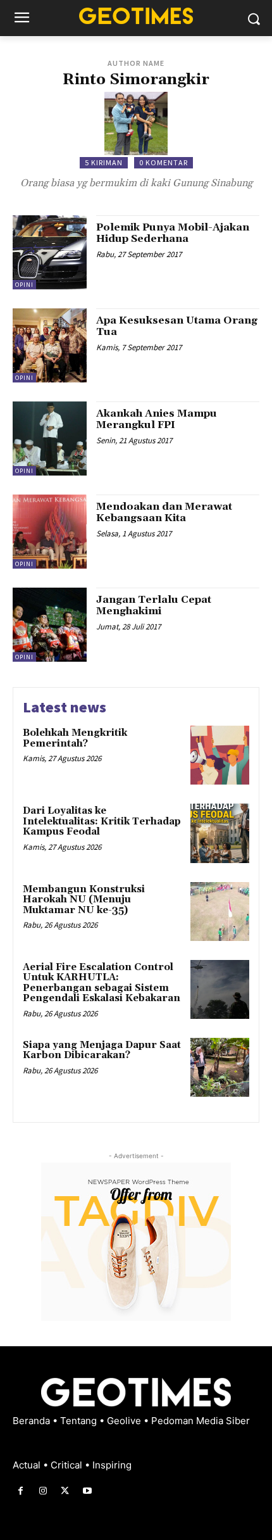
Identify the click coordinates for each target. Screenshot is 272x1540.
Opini (24, 285)
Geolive (125, 1421)
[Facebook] (20, 1491)
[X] (65, 1491)
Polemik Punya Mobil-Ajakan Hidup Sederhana (172, 233)
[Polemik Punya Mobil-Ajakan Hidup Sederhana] (50, 252)
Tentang (79, 1421)
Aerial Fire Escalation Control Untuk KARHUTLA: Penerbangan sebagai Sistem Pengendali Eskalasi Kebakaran (101, 983)
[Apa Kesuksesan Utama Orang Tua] (50, 345)
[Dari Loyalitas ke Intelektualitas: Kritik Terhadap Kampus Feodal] (219, 833)
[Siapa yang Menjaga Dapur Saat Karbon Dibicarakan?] (219, 1067)
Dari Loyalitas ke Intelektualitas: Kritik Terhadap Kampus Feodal (102, 821)
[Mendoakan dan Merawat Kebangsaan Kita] (50, 532)
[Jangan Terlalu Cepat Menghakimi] (50, 625)
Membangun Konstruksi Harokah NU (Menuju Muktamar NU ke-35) (84, 899)
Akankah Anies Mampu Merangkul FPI (156, 419)
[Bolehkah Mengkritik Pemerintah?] (219, 755)
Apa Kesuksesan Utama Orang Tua (176, 326)
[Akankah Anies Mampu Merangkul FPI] (50, 438)
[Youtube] (88, 1491)
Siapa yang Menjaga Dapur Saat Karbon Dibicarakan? (102, 1050)
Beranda (33, 1421)
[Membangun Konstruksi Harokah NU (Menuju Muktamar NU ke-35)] (219, 911)
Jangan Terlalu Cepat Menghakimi (153, 605)
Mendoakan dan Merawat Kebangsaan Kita (164, 512)
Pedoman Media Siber (200, 1421)
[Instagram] (43, 1491)
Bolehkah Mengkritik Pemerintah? (75, 738)
